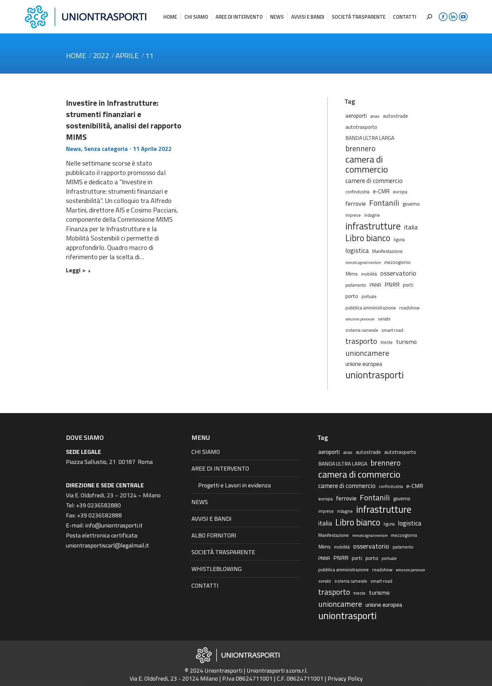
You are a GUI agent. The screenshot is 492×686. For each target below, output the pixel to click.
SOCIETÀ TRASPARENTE (223, 552)
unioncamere (367, 353)
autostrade (395, 116)
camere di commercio (374, 180)
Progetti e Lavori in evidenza (234, 485)
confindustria (357, 192)
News (73, 148)
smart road (392, 329)
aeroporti (356, 115)
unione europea (363, 364)
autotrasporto (361, 127)
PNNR (375, 284)
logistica (357, 250)
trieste (387, 342)
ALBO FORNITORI (213, 535)
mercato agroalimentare (363, 262)
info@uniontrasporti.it (114, 525)
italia (411, 227)
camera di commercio (366, 164)
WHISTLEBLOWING (216, 568)
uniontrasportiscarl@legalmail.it (107, 545)
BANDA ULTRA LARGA (369, 138)
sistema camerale (361, 330)
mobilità (369, 273)
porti (408, 285)
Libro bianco (367, 238)
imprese (353, 215)
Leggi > (76, 271)
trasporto (361, 341)
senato (384, 319)
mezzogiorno (397, 262)
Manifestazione (387, 251)
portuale (369, 296)
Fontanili (384, 203)
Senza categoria (106, 148)
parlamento (355, 285)
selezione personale (360, 319)
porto (351, 296)
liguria (399, 239)
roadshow (409, 307)
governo (411, 204)
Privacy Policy (345, 678)
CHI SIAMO (205, 451)
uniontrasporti (374, 375)
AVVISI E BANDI (211, 518)
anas (375, 115)
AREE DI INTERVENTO (220, 468)
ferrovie (355, 203)
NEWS (199, 501)
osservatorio (398, 273)
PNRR (392, 284)
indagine (372, 215)
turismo (406, 341)
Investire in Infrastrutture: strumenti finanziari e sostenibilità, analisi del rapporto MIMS (123, 120)
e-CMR (381, 191)
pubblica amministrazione (370, 307)
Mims (351, 274)
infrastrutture (373, 226)
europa (400, 191)
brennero (360, 148)
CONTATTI (205, 585)
